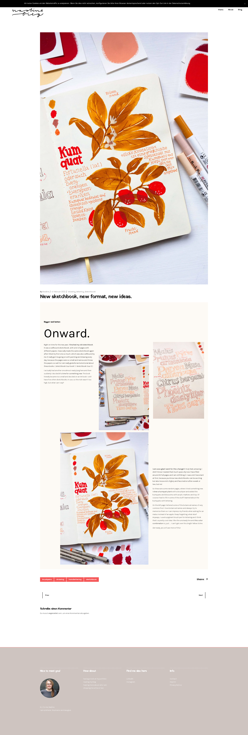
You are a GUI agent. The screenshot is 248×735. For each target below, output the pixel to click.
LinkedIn (130, 679)
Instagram (131, 682)
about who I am (100, 685)
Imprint (173, 682)
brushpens (47, 579)
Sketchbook (90, 291)
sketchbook (91, 579)
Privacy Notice (176, 685)
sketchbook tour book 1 (65, 366)
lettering (80, 291)
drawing (71, 291)
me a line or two (97, 688)
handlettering (75, 579)
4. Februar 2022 (58, 291)
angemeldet (53, 613)
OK (193, 3)
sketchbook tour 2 (84, 366)
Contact (173, 679)
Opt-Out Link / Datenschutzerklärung (209, 3)
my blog (93, 682)
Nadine (46, 291)
